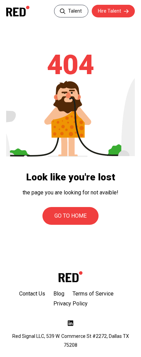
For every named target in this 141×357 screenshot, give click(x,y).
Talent (75, 11)
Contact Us (32, 293)
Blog (58, 293)
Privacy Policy (70, 303)
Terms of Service (93, 293)
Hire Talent (109, 11)
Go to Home (70, 215)
